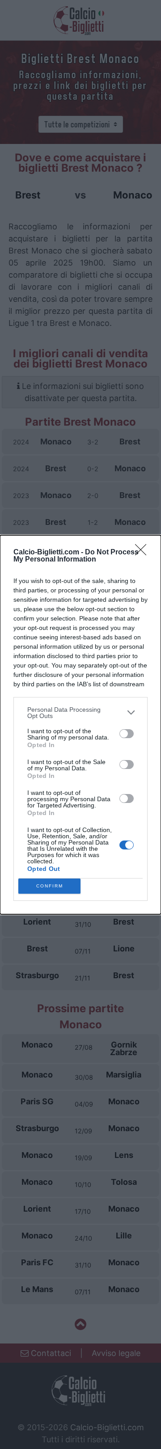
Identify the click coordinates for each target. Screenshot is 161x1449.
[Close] (143, 552)
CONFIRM (49, 885)
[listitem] (80, 712)
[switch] (126, 733)
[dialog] (80, 724)
